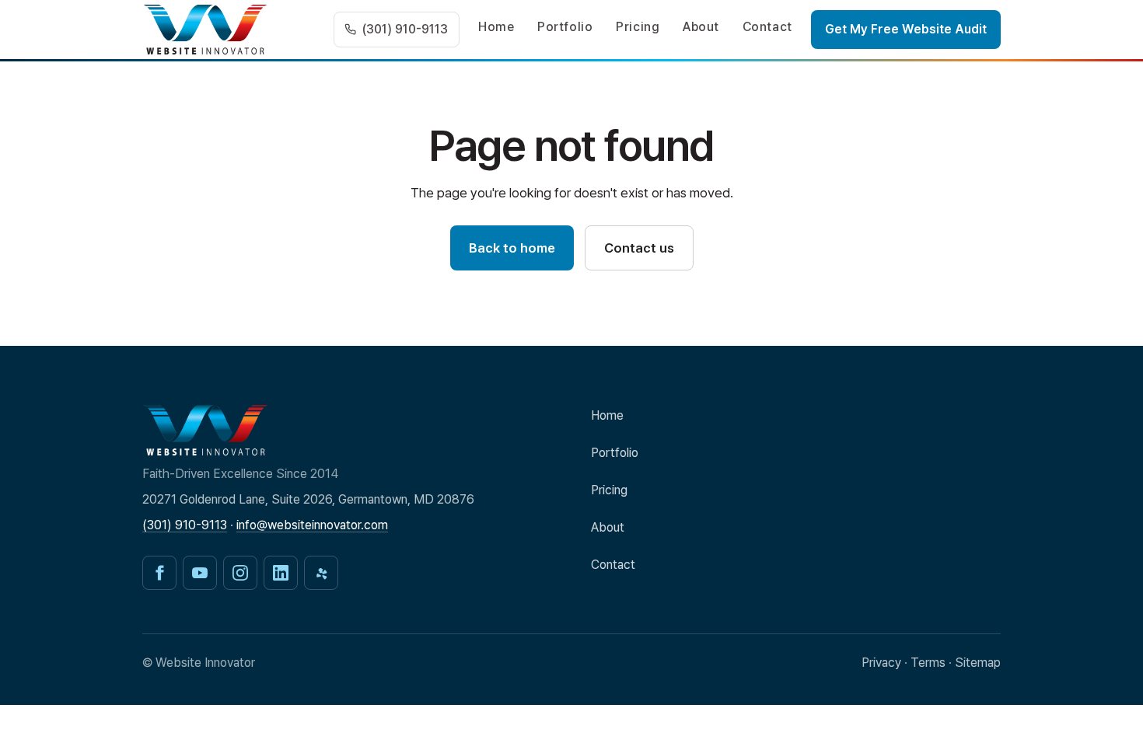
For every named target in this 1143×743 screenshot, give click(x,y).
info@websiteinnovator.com (312, 525)
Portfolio (565, 26)
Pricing (637, 26)
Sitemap (978, 662)
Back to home (512, 248)
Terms (928, 662)
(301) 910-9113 (184, 525)
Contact (767, 26)
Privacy (881, 662)
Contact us (639, 248)
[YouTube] (200, 573)
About (701, 26)
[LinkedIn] (281, 573)
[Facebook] (159, 573)
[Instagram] (240, 573)
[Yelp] (321, 573)
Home (496, 26)
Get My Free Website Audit (906, 29)
